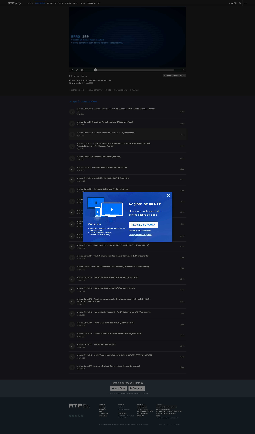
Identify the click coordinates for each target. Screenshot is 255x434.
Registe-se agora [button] (143, 224)
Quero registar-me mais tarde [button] (140, 231)
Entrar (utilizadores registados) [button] (140, 235)
